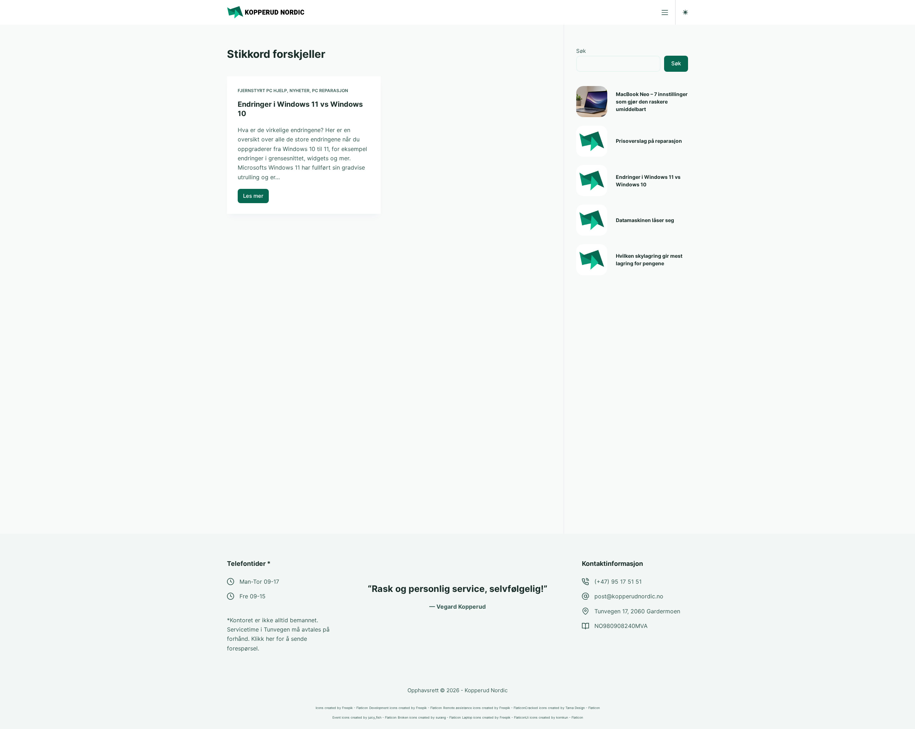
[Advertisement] (629, 397)
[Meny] (665, 12)
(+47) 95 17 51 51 (618, 581)
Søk (581, 50)
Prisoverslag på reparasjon (649, 141)
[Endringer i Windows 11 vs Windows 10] (591, 180)
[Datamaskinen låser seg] (591, 220)
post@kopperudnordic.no (628, 596)
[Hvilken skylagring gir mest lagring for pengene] (591, 259)
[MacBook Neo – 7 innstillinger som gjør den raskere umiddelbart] (591, 101)
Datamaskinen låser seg (645, 220)
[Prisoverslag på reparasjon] (591, 141)
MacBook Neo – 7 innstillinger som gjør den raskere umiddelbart (652, 101)
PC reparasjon (330, 90)
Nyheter (300, 90)
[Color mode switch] (685, 12)
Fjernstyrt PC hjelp (262, 90)
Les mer (256, 197)
